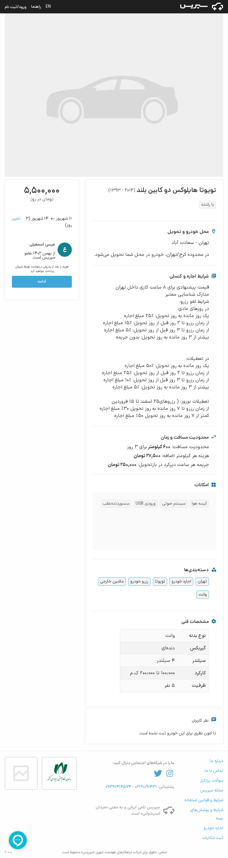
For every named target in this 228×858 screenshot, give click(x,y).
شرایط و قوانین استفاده (203, 800)
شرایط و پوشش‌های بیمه (206, 814)
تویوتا (160, 581)
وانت (203, 594)
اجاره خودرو (181, 581)
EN (48, 7)
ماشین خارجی (112, 581)
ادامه (42, 281)
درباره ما (216, 761)
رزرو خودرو (139, 581)
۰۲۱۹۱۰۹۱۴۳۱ (145, 787)
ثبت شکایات (212, 838)
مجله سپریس (211, 790)
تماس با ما (214, 771)
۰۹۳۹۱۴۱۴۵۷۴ (118, 787)
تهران (202, 581)
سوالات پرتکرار (211, 780)
